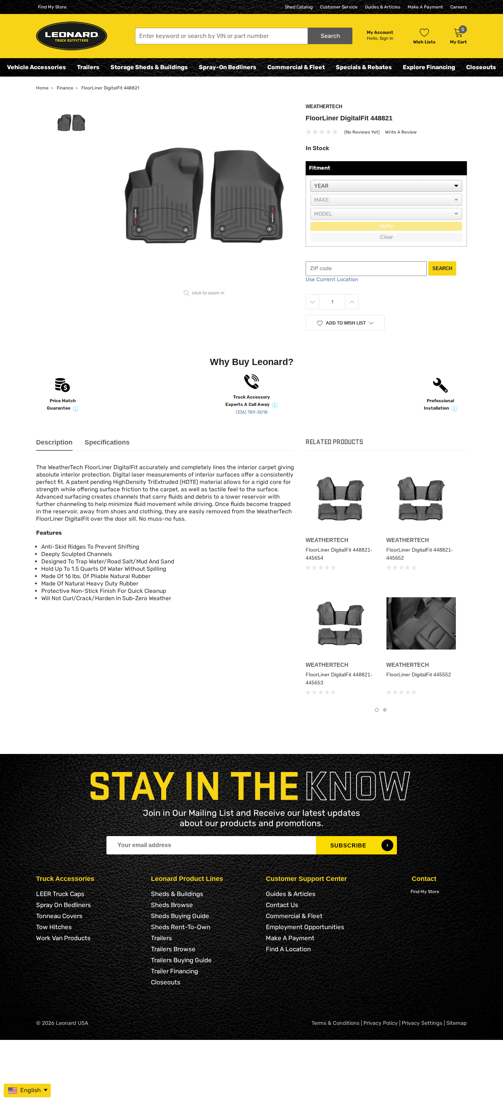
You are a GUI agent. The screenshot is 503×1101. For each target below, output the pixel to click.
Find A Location (288, 949)
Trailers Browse (173, 949)
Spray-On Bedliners (227, 67)
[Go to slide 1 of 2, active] (377, 710)
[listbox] (386, 186)
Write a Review (401, 132)
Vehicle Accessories (36, 67)
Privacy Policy (380, 1023)
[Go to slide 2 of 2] (385, 710)
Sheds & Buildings (177, 894)
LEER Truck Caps (60, 894)
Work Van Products (63, 938)
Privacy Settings (422, 1023)
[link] (340, 498)
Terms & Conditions (335, 1023)
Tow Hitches (54, 927)
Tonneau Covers (59, 916)
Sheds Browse (172, 905)
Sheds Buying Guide (180, 916)
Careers (458, 7)
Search (442, 268)
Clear (386, 237)
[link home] (71, 35)
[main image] (204, 195)
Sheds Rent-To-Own (180, 927)
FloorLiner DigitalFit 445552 (418, 674)
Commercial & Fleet (296, 67)
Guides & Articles (382, 7)
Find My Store (52, 7)
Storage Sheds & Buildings (149, 67)
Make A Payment (425, 7)
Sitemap (456, 1023)
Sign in (387, 38)
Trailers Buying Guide (181, 960)
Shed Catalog (299, 7)
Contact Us (282, 905)
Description (54, 442)
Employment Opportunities (305, 927)
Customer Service (339, 7)
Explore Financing (429, 67)
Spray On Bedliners (63, 905)
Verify (386, 226)
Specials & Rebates (364, 67)
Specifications (107, 442)
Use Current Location (332, 279)
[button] (243, 36)
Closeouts (481, 67)
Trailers (88, 67)
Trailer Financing (174, 971)
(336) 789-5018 (252, 412)
